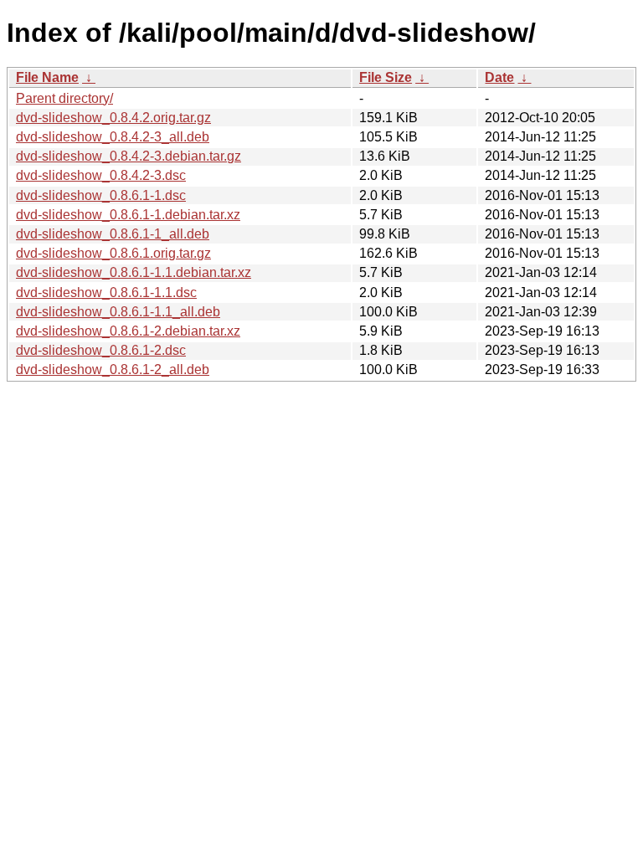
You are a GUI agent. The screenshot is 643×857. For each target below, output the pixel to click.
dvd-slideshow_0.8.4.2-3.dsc (101, 175)
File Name (47, 77)
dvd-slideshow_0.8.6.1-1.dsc (101, 195)
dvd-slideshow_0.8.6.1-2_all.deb (112, 369)
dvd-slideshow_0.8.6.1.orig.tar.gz (113, 253)
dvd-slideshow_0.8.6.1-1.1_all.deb (118, 312)
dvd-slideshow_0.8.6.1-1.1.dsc (106, 292)
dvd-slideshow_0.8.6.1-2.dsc (101, 350)
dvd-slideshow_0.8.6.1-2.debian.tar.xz (128, 331)
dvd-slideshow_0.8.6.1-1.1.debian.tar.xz (133, 272)
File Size (385, 77)
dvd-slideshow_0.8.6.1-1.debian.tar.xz (128, 215)
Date (499, 77)
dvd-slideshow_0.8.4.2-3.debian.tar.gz (128, 156)
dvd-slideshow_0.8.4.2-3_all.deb (112, 137)
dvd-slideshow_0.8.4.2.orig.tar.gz (113, 117)
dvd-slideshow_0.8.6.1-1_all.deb (112, 234)
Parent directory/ (64, 98)
